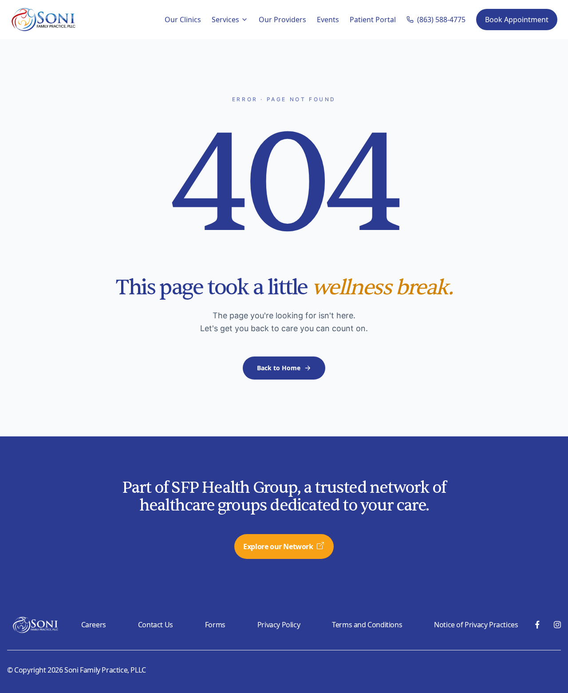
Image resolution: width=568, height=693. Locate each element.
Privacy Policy (278, 625)
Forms (215, 625)
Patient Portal (373, 19)
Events (328, 19)
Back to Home (278, 368)
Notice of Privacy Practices (476, 625)
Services (225, 19)
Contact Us (155, 625)
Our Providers (282, 19)
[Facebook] (537, 625)
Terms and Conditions (367, 625)
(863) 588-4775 (441, 19)
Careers (93, 625)
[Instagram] (557, 624)
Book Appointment (516, 19)
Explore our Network (278, 546)
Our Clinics (183, 19)
